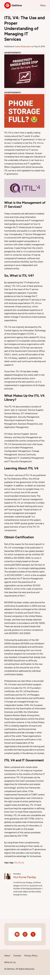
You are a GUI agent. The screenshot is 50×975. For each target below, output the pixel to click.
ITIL (15, 863)
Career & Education (23, 46)
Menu (43, 5)
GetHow (17, 5)
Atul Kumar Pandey (24, 877)
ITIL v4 (21, 863)
